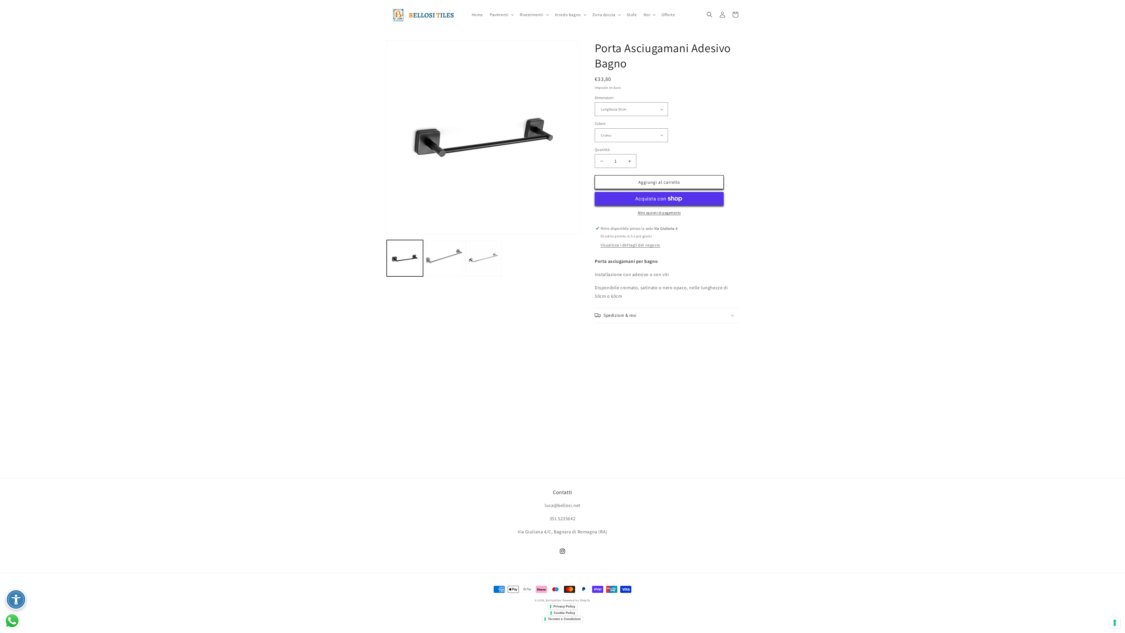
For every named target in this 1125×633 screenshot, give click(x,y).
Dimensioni (604, 97)
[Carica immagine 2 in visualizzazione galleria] (444, 258)
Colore (600, 123)
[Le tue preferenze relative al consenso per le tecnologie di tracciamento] (1114, 622)
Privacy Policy (564, 606)
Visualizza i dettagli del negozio (630, 245)
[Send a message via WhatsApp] (12, 621)
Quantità (602, 149)
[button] (501, 14)
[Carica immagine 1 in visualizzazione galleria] (405, 258)
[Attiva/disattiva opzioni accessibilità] (16, 599)
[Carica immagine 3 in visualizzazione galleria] (483, 258)
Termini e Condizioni (564, 619)
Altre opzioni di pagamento (659, 212)
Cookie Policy (564, 613)
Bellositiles (553, 600)
